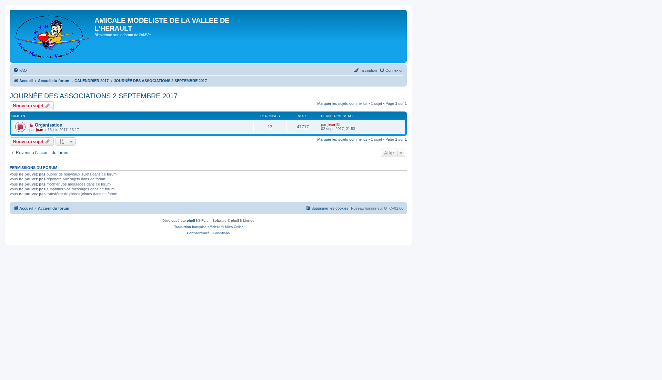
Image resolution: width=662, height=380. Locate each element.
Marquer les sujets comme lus (342, 103)
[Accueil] (52, 36)
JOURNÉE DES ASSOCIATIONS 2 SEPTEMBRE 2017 (94, 96)
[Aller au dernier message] (338, 124)
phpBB (192, 220)
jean (39, 130)
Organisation (48, 125)
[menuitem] (20, 70)
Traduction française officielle (197, 227)
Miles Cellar (234, 227)
